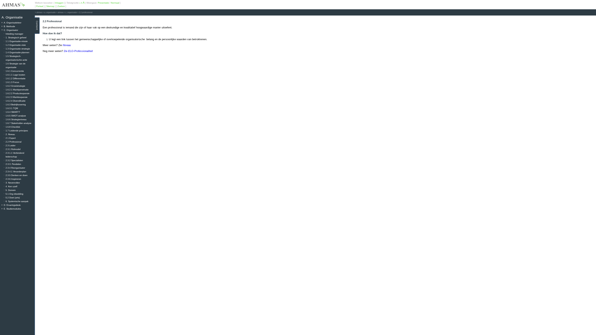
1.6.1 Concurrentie (15, 71)
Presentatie (103, 3)
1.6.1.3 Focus (12, 82)
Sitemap (50, 6)
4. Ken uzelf (11, 186)
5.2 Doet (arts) (13, 197)
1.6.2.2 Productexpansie (17, 93)
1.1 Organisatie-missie (17, 41)
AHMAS (13, 4)
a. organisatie (50, 12)
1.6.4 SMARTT (13, 112)
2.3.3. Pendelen (13, 164)
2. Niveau (10, 134)
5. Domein (11, 190)
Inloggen (59, 3)
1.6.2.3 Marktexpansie (16, 97)
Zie (78, 51)
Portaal (39, 6)
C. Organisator (11, 30)
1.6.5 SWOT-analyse (16, 115)
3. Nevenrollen (13, 182)
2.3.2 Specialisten (14, 160)
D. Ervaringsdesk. (12, 205)
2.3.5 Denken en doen (16, 175)
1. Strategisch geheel (16, 37)
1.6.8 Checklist (13, 127)
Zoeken (61, 6)
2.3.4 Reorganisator (15, 168)
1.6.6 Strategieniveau (16, 119)
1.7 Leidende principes (17, 130)
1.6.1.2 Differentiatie (15, 78)
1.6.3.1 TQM (12, 108)
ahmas (39, 12)
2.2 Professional (13, 142)
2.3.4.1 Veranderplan (16, 171)
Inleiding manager (14, 34)
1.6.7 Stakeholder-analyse (18, 123)
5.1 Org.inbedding (14, 194)
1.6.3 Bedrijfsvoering (16, 104)
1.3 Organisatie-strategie (18, 48)
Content (37, 25)
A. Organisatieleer (12, 22)
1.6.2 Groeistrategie (15, 86)
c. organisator (71, 12)
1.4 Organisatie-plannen (17, 52)
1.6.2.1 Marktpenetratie (17, 89)
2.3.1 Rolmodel (13, 149)
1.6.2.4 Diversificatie (15, 101)
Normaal (115, 3)
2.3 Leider (11, 145)
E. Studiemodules (12, 209)
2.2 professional (86, 12)
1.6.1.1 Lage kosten (15, 75)
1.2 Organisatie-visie (16, 45)
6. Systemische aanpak (17, 201)
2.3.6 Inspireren (13, 179)
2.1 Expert (11, 138)
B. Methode (9, 26)
